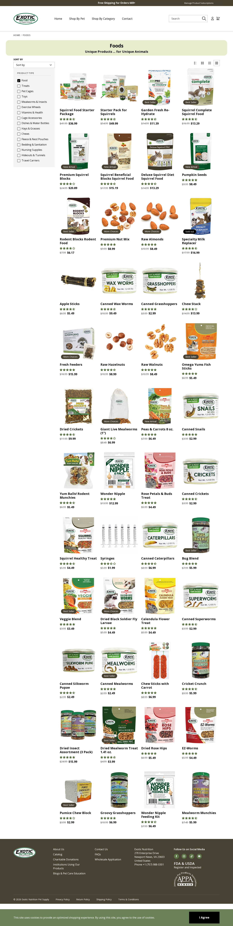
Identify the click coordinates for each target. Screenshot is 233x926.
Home (16, 35)
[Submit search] (204, 18)
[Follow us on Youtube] (199, 856)
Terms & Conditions (128, 899)
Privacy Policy (63, 899)
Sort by (18, 59)
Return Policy (83, 899)
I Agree (204, 917)
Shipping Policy (104, 899)
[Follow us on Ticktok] (191, 856)
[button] (67, 119)
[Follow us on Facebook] (176, 856)
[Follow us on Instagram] (184, 856)
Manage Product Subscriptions (199, 3)
